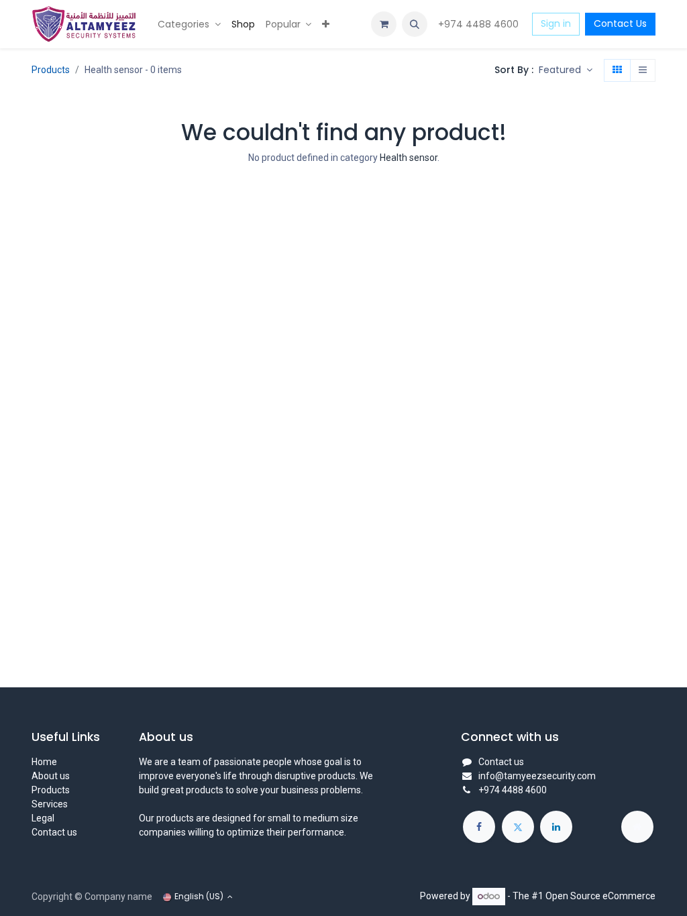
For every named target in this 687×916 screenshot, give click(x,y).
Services (50, 804)
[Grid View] (617, 70)
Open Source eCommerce (600, 896)
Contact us (54, 832)
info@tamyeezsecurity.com (537, 775)
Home (44, 761)
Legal (43, 818)
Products (51, 69)
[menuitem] (189, 24)
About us (51, 775)
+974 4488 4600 (479, 24)
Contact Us (620, 23)
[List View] (642, 70)
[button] (414, 24)
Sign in (556, 23)
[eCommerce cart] (384, 24)
